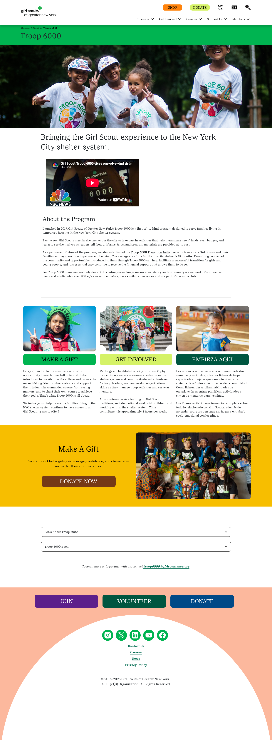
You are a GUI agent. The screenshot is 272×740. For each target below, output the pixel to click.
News (136, 658)
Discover (25, 28)
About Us (37, 28)
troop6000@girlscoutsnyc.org (166, 566)
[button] (220, 9)
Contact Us (136, 646)
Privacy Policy (136, 665)
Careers (136, 652)
